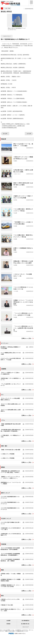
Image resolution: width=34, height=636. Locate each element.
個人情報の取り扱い (25, 623)
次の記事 (29, 133)
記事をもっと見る (26, 338)
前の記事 (5, 133)
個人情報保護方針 (25, 620)
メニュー (31, 4)
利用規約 (8, 623)
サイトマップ (25, 626)
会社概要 (8, 620)
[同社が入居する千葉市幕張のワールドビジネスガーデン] (17, 14)
